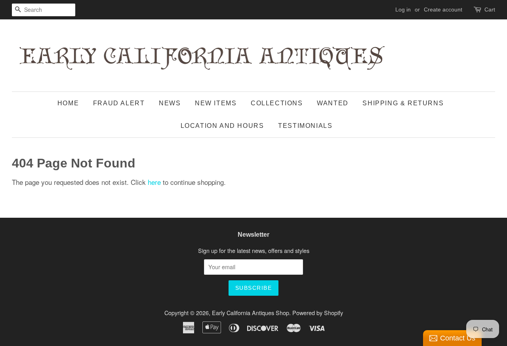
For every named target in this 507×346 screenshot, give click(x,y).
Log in (403, 9)
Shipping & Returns (403, 103)
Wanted (333, 103)
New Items (215, 103)
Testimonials (305, 125)
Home (68, 103)
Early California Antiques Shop (250, 312)
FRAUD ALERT (119, 103)
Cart (489, 9)
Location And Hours (222, 125)
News (170, 103)
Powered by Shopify (317, 312)
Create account (443, 9)
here (154, 182)
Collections (277, 103)
